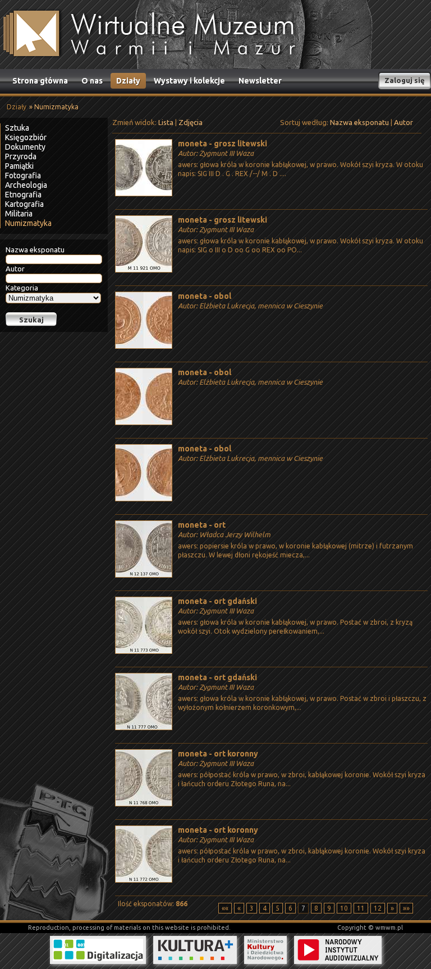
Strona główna (40, 80)
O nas (92, 80)
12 (378, 908)
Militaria (19, 213)
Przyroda (20, 156)
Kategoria (22, 288)
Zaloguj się (404, 80)
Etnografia (23, 194)
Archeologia (26, 185)
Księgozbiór (26, 137)
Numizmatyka (28, 223)
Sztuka (17, 127)
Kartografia (24, 204)
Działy (128, 80)
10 (344, 908)
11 (361, 908)
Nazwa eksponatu (35, 249)
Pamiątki (19, 166)
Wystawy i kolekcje (189, 80)
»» (406, 908)
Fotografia (23, 175)
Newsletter (260, 80)
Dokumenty (25, 146)
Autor (15, 269)
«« (225, 908)
